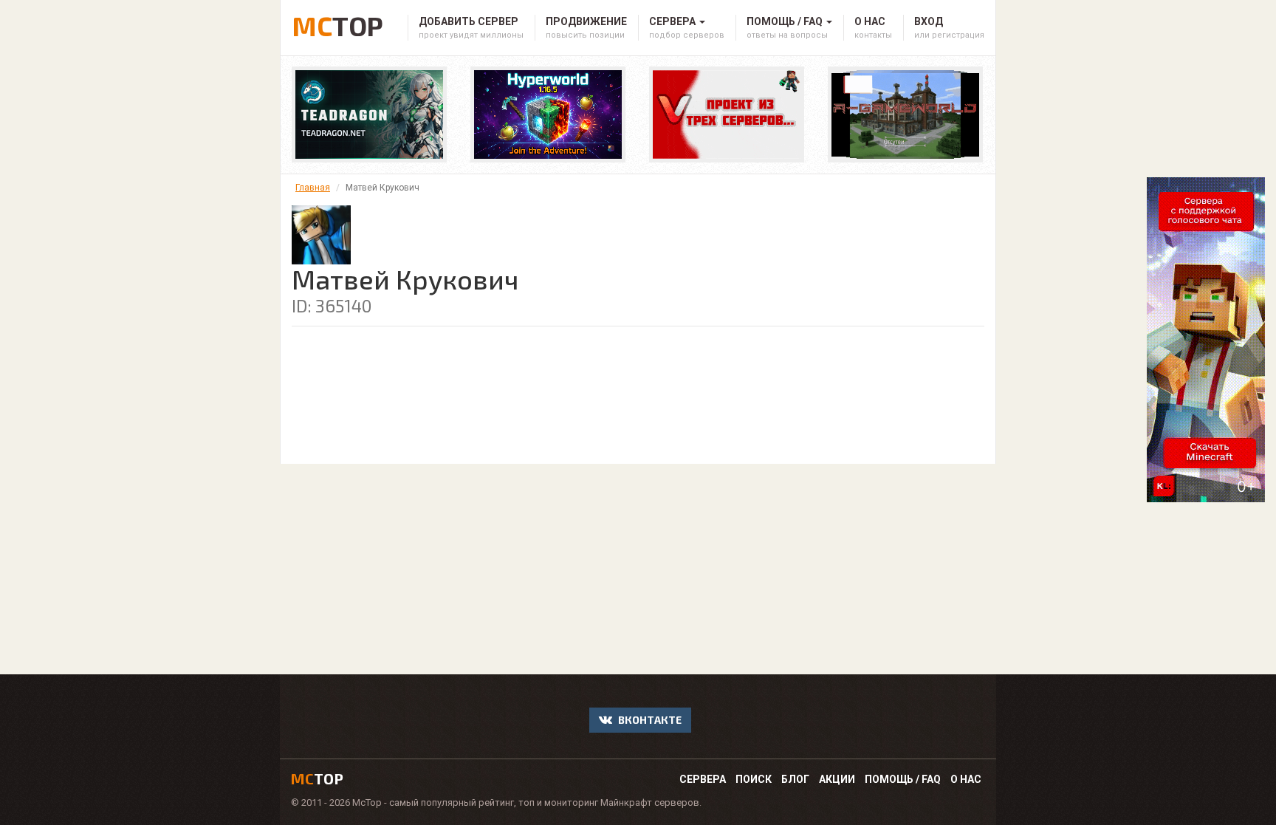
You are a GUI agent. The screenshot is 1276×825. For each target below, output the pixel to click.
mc (317, 778)
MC (337, 23)
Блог (795, 779)
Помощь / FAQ (903, 779)
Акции (837, 779)
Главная (312, 187)
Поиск (753, 779)
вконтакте (649, 719)
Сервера (702, 779)
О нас (965, 779)
